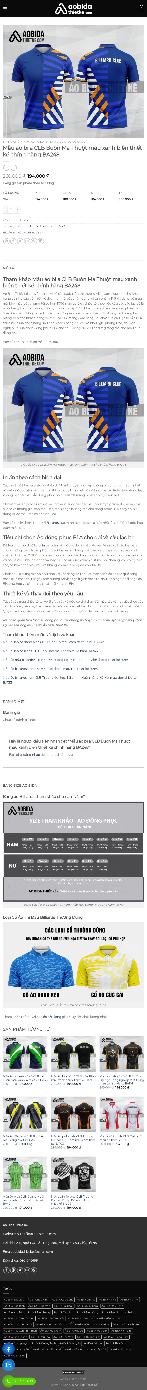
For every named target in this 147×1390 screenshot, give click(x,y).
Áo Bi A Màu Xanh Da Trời (117, 1312)
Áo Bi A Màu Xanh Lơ (108, 1318)
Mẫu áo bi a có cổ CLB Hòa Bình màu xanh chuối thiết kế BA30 (73, 1078)
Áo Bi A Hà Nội (108, 1299)
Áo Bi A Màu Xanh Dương (19, 1318)
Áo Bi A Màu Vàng (87, 1312)
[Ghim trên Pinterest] (34, 241)
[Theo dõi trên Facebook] (6, 1270)
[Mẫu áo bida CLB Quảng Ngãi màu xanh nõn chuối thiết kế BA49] (25, 1174)
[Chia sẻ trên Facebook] (13, 241)
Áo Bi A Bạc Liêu (14, 1299)
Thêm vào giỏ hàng (44, 209)
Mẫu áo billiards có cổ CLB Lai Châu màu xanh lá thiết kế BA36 (25, 1078)
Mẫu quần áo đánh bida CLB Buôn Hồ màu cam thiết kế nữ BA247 (53, 642)
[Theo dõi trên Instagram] (13, 1270)
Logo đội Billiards (46, 523)
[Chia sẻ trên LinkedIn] (41, 241)
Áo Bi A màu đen (97, 1330)
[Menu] (5, 8)
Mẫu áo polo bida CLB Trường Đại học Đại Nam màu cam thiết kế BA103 (73, 1140)
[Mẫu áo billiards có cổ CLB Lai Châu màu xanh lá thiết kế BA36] (25, 1054)
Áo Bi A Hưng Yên (39, 1306)
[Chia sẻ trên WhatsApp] (6, 241)
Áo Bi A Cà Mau (86, 1299)
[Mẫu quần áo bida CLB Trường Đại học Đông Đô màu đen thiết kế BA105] (73, 1174)
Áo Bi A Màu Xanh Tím (126, 1324)
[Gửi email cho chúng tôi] (27, 1270)
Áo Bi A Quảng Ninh (44, 1343)
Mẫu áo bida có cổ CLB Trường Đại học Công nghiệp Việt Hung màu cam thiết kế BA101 (122, 1080)
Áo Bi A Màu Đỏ (74, 1330)
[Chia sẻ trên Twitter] (20, 241)
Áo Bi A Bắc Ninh (38, 1299)
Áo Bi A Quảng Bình (88, 1337)
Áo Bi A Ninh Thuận (15, 1337)
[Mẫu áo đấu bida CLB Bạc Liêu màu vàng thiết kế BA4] (25, 1114)
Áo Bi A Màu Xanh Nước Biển (25, 232)
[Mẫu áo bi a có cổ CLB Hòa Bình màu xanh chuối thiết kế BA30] (73, 1054)
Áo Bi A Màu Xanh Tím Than (20, 1330)
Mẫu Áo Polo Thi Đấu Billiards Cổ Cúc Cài (56, 141)
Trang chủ (11, 141)
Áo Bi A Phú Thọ (40, 1337)
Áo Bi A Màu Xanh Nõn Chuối (53, 1324)
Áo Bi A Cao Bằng (63, 1299)
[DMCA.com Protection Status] (73, 1372)
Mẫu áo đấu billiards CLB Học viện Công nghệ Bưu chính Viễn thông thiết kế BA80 (66, 660)
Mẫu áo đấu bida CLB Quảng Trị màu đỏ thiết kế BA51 (122, 1138)
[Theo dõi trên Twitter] (20, 1270)
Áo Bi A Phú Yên (63, 1337)
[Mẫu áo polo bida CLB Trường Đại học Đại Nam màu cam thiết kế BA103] (73, 1114)
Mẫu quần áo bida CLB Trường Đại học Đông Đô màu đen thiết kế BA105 (72, 1200)
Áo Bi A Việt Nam (120, 1349)
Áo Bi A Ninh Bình (121, 1330)
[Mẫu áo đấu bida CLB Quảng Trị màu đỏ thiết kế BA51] (122, 1114)
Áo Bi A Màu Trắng (39, 1312)
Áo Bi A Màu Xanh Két (51, 1318)
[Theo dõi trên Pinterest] (34, 1270)
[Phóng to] (8, 133)
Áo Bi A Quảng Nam (116, 1337)
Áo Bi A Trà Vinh (73, 1349)
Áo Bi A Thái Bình (115, 1343)
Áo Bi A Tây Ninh (97, 1349)
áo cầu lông (52, 1017)
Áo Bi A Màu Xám (50, 1330)
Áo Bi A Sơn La (93, 1343)
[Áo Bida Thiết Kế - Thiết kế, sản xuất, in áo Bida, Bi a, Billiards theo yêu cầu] (73, 8)
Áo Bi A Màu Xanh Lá (80, 1318)
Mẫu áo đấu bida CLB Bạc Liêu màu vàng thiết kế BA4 (24, 1138)
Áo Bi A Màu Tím (63, 1312)
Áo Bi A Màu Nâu (14, 1312)
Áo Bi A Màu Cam (87, 1306)
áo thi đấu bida (33, 545)
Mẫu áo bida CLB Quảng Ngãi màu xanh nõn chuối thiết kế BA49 (23, 1200)
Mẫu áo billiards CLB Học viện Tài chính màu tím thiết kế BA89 (50, 669)
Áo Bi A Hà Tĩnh (129, 1299)
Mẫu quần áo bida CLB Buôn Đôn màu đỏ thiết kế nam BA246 (50, 651)
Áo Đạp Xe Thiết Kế (73, 1379)
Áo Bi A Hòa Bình (14, 1306)
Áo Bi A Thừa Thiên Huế (46, 1349)
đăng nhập (31, 755)
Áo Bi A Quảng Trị (70, 1343)
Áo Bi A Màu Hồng (112, 1306)
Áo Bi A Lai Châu (63, 1306)
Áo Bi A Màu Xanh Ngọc (18, 1324)
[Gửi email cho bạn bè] (27, 241)
